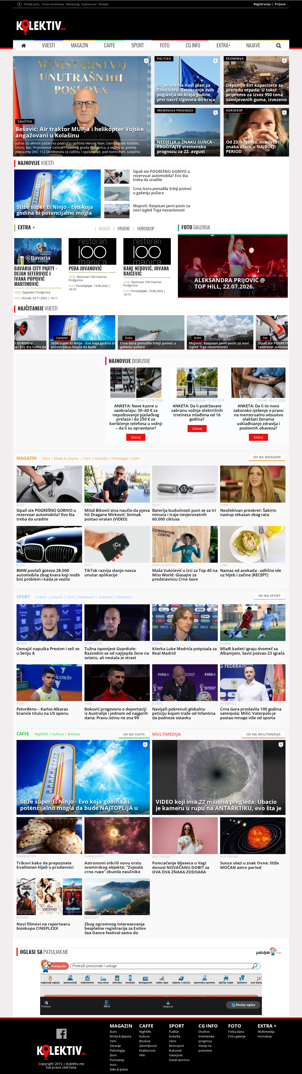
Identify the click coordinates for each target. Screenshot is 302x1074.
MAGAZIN (79, 45)
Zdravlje (101, 458)
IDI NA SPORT (269, 595)
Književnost (147, 1050)
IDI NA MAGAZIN (267, 457)
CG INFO (193, 45)
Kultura (58, 734)
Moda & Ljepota (67, 458)
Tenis (71, 597)
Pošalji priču (32, 4)
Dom (135, 458)
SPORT (137, 45)
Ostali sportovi (179, 1060)
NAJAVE (253, 45)
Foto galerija (236, 1036)
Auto (113, 1064)
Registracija (262, 4)
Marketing (73, 4)
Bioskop (74, 734)
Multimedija (266, 1031)
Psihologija (119, 458)
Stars (46, 458)
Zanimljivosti (148, 1046)
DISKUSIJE (129, 360)
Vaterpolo (124, 597)
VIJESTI (48, 45)
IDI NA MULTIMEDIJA (263, 734)
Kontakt (104, 4)
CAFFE (109, 45)
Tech (87, 458)
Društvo (204, 1031)
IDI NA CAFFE (134, 734)
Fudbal (41, 597)
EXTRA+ (223, 45)
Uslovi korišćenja (53, 4)
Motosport (87, 597)
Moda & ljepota (120, 1036)
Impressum (89, 4)
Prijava (280, 4)
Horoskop (265, 1036)
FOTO (165, 45)
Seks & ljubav (119, 1069)
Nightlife (41, 734)
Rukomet (106, 597)
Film (142, 1055)
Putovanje (117, 1060)
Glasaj (136, 437)
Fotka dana (236, 1031)
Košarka (56, 597)
